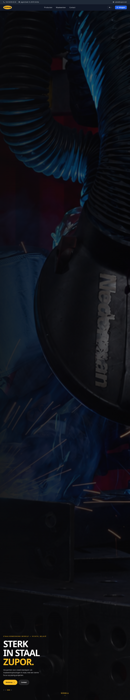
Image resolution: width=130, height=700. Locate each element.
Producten (48, 7)
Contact (72, 7)
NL (110, 7)
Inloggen (122, 7)
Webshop (9, 682)
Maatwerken (61, 7)
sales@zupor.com (121, 2)
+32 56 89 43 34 (10, 2)
